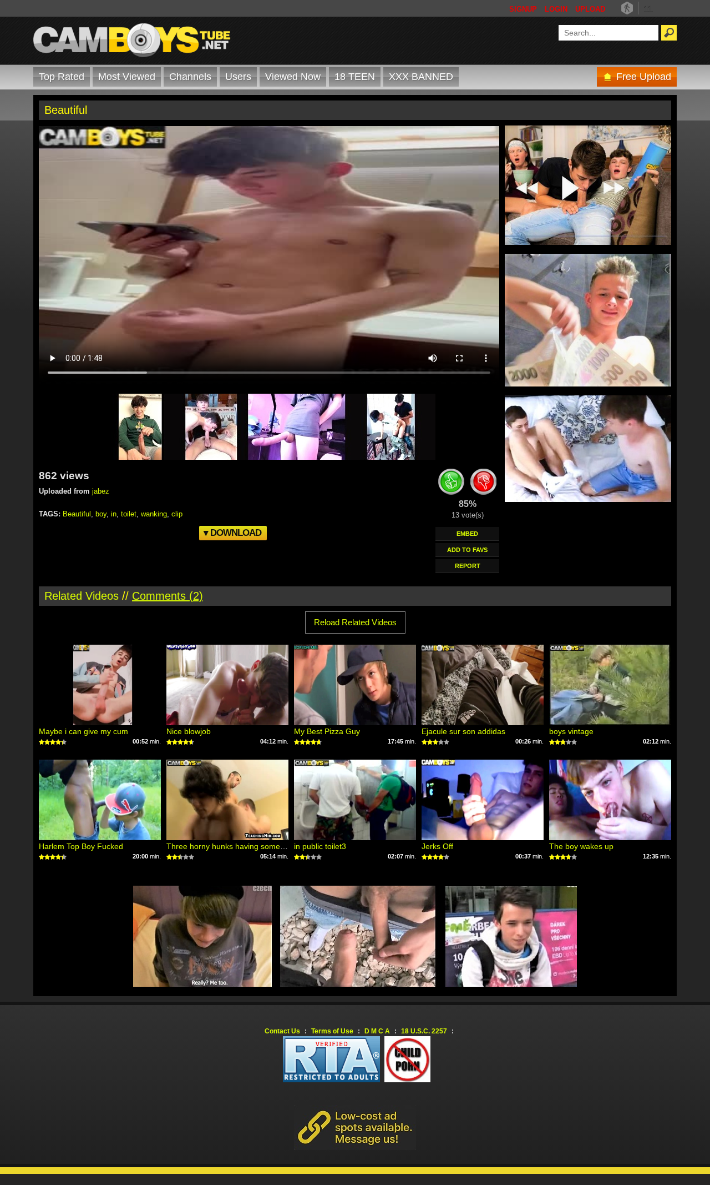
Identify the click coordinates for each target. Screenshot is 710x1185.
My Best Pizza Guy (327, 731)
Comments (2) (167, 596)
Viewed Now (293, 76)
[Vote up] (451, 484)
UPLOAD (590, 9)
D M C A (377, 1031)
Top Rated (61, 76)
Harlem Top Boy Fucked (81, 846)
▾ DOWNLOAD (232, 533)
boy (100, 514)
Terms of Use (332, 1031)
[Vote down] (484, 484)
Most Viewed (126, 76)
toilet (128, 514)
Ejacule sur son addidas (463, 731)
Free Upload (643, 76)
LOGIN (556, 9)
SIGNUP (523, 9)
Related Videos (81, 596)
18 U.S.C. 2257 (424, 1031)
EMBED (467, 533)
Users (238, 76)
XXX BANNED (421, 76)
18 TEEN (354, 76)
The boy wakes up (581, 846)
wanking (154, 514)
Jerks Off (437, 846)
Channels (190, 76)
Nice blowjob (188, 731)
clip (176, 514)
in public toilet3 (320, 846)
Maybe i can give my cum (83, 731)
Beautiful (77, 514)
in (113, 514)
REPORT (467, 566)
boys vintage (571, 731)
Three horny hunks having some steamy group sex (255, 846)
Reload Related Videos (355, 622)
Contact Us (282, 1031)
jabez (100, 491)
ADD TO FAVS (467, 549)
